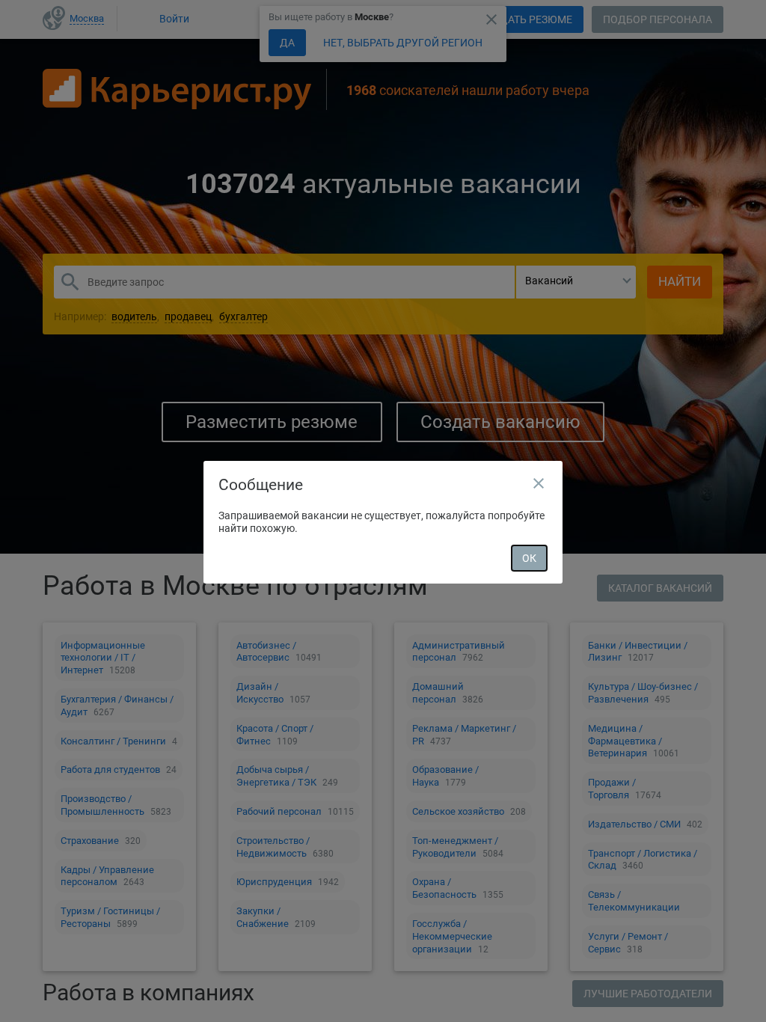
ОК (529, 558)
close (539, 483)
